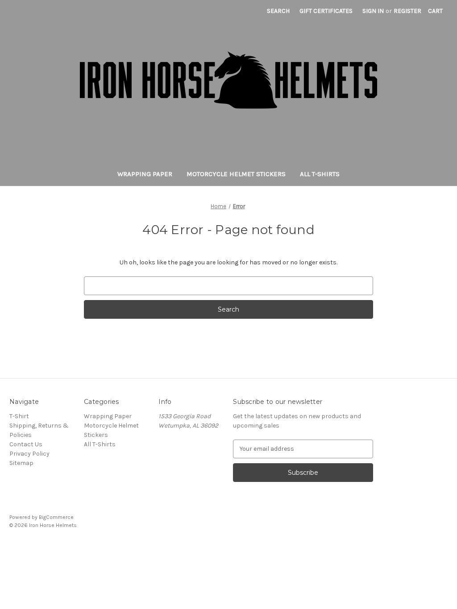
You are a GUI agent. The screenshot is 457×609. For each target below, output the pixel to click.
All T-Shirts (320, 174)
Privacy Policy (29, 453)
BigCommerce (56, 517)
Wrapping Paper (144, 174)
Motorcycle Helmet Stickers (236, 174)
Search (278, 11)
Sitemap (21, 463)
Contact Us (25, 444)
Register (407, 11)
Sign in (373, 11)
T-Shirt (19, 416)
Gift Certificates (326, 11)
